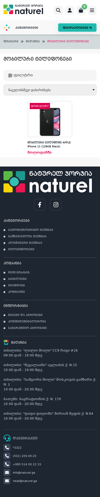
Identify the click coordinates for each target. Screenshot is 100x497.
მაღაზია (33, 41)
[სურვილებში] (68, 114)
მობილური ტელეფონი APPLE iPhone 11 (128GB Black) (49, 145)
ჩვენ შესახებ (19, 273)
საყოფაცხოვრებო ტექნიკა (30, 230)
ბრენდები (16, 286)
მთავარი (10, 41)
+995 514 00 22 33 (27, 465)
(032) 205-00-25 (25, 456)
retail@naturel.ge (25, 481)
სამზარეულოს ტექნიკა (27, 237)
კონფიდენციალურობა (27, 322)
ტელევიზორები (21, 249)
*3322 (17, 448)
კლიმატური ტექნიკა (25, 243)
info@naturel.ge (24, 473)
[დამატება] (69, 105)
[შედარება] (68, 123)
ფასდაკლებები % (77, 28)
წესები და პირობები (25, 315)
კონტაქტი (16, 292)
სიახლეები (17, 279)
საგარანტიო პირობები (27, 328)
